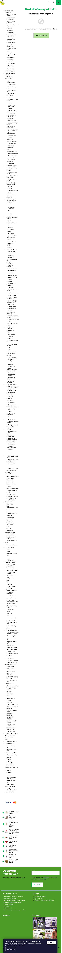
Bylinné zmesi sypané (13, 476)
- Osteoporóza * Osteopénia (11, 207)
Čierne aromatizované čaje (12, 506)
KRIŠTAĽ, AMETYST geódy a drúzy (11, 728)
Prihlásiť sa (37, 885)
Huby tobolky (10, 37)
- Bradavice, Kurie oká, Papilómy (12, 236)
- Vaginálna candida (12, 468)
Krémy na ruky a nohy (11, 638)
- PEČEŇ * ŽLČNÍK (11, 309)
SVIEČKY (7, 696)
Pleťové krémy (11, 603)
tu (24, 945)
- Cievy (9, 355)
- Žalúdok (9, 454)
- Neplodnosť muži (12, 277)
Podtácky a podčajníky (10, 762)
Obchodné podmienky (10, 898)
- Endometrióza (11, 470)
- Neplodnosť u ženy (12, 460)
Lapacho (9, 528)
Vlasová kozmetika (12, 596)
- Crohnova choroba (13, 407)
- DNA (8, 211)
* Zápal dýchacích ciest (12, 180)
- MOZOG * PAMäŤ (12, 249)
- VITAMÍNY (10, 279)
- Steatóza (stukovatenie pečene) (11, 312)
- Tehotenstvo (11, 163)
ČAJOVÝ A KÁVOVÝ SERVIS (10, 738)
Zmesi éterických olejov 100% (11, 688)
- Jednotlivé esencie (12, 660)
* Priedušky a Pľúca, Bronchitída (12, 176)
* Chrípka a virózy (12, 168)
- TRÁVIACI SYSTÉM (12, 385)
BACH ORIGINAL (9, 658)
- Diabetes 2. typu (12, 156)
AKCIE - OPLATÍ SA (10, 71)
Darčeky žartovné (10, 736)
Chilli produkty (10, 578)
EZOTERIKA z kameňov (10, 714)
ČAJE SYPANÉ (8, 502)
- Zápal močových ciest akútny (12, 298)
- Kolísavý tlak (11, 366)
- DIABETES (9, 149)
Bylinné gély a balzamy (10, 673)
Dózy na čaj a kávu (12, 753)
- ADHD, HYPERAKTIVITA (11, 81)
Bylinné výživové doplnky (11, 14)
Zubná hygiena (11, 651)
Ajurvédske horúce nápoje (12, 491)
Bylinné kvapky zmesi (12, 25)
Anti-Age (9, 613)
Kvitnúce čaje (10, 482)
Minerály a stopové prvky (12, 54)
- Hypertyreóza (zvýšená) (11, 378)
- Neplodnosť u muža (11, 331)
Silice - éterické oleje (12, 686)
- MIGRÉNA (9, 247)
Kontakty (6, 906)
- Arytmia (9, 362)
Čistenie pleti (10, 609)
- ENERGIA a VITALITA (12, 191)
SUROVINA (9, 702)
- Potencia (10, 338)
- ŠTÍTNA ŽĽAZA (11, 372)
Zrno (8, 549)
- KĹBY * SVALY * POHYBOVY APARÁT (12, 200)
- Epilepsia (10, 263)
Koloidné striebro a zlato (12, 680)
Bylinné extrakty (11, 671)
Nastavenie (11, 949)
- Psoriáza (10, 221)
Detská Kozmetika (12, 649)
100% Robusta (10, 560)
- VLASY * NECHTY (11, 419)
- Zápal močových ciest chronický (12, 301)
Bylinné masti (10, 667)
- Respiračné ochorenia (10, 146)
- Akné (9, 225)
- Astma (9, 109)
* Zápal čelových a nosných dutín (12, 183)
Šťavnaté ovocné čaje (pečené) (11, 499)
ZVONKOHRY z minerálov (10, 718)
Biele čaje (9, 515)
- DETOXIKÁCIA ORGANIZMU (11, 127)
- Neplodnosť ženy (12, 275)
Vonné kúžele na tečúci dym (11, 777)
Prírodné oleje (10, 568)
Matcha (9, 486)
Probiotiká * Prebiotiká (10, 27)
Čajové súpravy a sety (11, 746)
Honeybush (10, 530)
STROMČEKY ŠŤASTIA (12, 733)
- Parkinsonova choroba (11, 252)
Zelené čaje (10, 510)
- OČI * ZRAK (10, 287)
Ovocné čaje (10, 517)
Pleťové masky (11, 620)
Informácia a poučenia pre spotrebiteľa (15, 910)
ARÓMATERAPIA (9, 684)
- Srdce (9, 350)
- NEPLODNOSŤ (11, 273)
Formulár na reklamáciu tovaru (12, 902)
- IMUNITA (9, 197)
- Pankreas (10, 450)
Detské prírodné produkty (11, 537)
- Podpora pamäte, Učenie (12, 260)
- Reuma (9, 213)
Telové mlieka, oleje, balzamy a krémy (13, 633)
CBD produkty (10, 669)
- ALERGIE (9, 97)
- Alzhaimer (10, 255)
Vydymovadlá (10, 784)
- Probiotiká (10, 30)
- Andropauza (11, 334)
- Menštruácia (11, 462)
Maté (8, 526)
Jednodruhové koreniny (11, 573)
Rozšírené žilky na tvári (12, 623)
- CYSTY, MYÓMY (11, 121)
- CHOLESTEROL (11, 195)
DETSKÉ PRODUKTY (10, 533)
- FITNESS (9, 193)
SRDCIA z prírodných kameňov (12, 707)
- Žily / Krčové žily (12, 357)
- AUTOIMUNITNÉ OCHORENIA (11, 115)
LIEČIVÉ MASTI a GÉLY (10, 664)
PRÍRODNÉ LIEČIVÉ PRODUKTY (9, 11)
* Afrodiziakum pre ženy (12, 87)
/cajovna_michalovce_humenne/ (44, 900)
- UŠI (8, 417)
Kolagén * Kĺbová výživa (11, 49)
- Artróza (9, 203)
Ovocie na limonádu (12, 496)
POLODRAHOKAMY (10, 698)
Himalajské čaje (11, 494)
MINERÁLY (9, 700)
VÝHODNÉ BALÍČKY (10, 786)
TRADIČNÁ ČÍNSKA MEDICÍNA (10, 73)
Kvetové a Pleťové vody (12, 606)
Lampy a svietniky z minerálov (12, 721)
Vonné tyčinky (10, 775)
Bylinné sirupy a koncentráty (11, 45)
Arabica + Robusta (12, 553)
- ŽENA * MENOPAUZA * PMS (12, 456)
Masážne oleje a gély (11, 642)
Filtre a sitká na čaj (12, 755)
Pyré (8, 582)
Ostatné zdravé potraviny (11, 587)
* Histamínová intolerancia (11, 105)
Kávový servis (10, 765)
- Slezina (9, 452)
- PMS (8, 466)
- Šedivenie (10, 427)
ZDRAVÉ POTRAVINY (10, 562)
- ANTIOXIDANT (11, 113)
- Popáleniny (10, 229)
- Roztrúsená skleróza (10, 265)
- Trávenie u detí (11, 143)
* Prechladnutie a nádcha (12, 173)
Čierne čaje (10, 504)
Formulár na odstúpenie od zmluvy (13, 896)
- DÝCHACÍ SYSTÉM (12, 166)
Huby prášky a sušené (11, 39)
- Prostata (10, 336)
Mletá (8, 551)
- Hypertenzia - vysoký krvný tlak (11, 352)
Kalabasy (9, 757)
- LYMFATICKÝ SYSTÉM (10, 244)
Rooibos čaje (10, 524)
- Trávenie (10, 396)
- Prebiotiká (10, 32)
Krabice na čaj (10, 743)
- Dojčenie (10, 161)
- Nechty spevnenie (12, 425)
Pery (8, 628)
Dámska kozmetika (12, 598)
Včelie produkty (11, 69)
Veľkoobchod (7, 908)
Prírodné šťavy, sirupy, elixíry (11, 565)
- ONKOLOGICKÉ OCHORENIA (11, 284)
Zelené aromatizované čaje (12, 512)
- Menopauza (11, 464)
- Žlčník (9, 321)
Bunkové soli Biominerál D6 (10, 66)
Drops (8, 580)
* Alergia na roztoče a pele (12, 100)
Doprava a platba (8, 904)
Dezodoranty (11, 645)
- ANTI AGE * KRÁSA (12, 111)
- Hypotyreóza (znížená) (11, 374)
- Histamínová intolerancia (11, 393)
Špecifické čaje (11, 484)
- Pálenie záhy (11, 402)
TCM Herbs (10, 77)
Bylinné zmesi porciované (10, 479)
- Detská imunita (11, 141)
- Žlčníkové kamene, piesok (12, 316)
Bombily (9, 759)
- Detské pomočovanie (11, 132)
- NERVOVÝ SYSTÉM (12, 268)
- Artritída (9, 205)
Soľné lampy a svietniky (11, 725)
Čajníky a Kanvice (11, 741)
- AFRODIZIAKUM (11, 84)
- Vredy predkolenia (12, 153)
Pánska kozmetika (12, 647)
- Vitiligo (9, 231)
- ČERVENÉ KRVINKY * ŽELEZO (12, 123)
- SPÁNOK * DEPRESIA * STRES (12, 341)
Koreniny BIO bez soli (12, 570)
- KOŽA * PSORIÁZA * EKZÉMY (12, 217)
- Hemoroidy (10, 364)
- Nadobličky (10, 304)
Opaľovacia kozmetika (10, 593)
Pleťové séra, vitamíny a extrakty (12, 600)
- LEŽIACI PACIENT (11, 241)
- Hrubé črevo (11, 409)
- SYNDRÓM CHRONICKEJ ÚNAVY (12, 369)
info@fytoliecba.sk (40, 896)
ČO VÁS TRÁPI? (9, 79)
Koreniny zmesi (11, 576)
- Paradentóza (11, 442)
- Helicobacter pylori (12, 387)
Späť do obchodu (41, 35)
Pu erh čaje (10, 522)
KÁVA (6, 543)
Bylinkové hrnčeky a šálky (12, 749)
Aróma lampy (10, 694)
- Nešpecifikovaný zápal (12, 432)
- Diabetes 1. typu (12, 151)
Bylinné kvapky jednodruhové (11, 18)
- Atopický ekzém (12, 223)
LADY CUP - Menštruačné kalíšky (10, 789)
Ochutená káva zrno (12, 545)
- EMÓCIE (9, 188)
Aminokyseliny (11, 57)
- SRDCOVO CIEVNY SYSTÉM (12, 344)
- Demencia (10, 257)
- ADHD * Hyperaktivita (10, 138)
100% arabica (10, 547)
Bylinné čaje (10, 520)
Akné (8, 611)
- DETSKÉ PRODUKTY (12, 130)
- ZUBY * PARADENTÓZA (10, 435)
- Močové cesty (11, 295)
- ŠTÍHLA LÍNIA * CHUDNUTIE (11, 381)
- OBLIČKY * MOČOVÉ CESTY (12, 290)
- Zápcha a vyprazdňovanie (11, 389)
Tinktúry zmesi (11, 42)
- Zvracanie (10, 400)
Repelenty (9, 656)
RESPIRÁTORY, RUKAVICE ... (11, 767)
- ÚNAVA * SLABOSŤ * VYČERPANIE (12, 414)
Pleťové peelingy (11, 626)
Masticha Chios (11, 63)
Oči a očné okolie (12, 618)
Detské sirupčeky (9, 792)
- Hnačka (9, 398)
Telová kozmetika (12, 630)
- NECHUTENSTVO (11, 271)
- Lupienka (10, 227)
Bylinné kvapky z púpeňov (11, 22)
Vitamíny (9, 52)
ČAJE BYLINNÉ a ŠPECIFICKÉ (9, 473)
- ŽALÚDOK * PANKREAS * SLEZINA (12, 446)
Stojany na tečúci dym (11, 781)
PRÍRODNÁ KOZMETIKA (11, 590)
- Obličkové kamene (12, 293)
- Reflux (9, 411)
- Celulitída (10, 239)
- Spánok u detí (11, 136)
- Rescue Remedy (12, 662)
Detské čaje (10, 535)
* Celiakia (9, 103)
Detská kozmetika (12, 540)
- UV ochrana (10, 234)
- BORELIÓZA (10, 119)
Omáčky (9, 584)
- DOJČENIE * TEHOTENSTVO (11, 158)
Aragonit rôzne (11, 731)
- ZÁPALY (9, 429)
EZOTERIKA (8, 770)
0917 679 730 (38, 898)
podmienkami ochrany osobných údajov (44, 878)
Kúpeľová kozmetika (12, 654)
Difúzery (9, 691)
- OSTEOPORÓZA (11, 306)
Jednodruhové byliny (12, 488)
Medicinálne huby (11, 35)
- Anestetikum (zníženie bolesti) (12, 439)
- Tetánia (9, 215)
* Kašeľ (9, 170)
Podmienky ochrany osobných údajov (14, 900)
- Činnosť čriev (11, 405)
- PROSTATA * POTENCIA (10, 327)
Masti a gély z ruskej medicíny (12, 677)
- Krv (8, 347)
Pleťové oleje (10, 616)
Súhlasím (51, 942)
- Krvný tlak (10, 360)
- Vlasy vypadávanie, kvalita (13, 421)
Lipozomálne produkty (10, 60)
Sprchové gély (11, 636)
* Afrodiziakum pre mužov (12, 90)
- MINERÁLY (10, 281)
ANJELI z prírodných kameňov (12, 711)
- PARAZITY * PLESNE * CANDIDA (12, 324)
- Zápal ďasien (11, 444)
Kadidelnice (10, 773)
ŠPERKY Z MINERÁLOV (12, 704)
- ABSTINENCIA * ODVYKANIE (11, 94)
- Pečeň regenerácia (13, 319)
